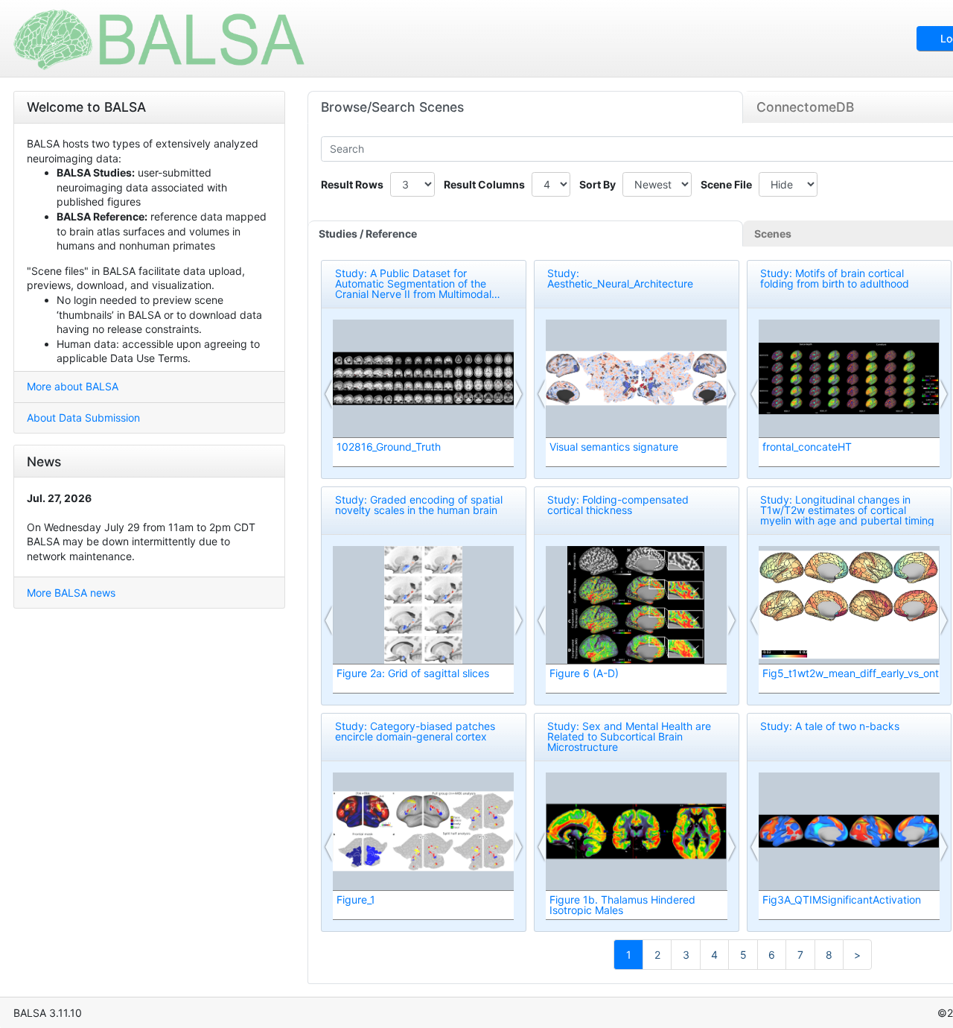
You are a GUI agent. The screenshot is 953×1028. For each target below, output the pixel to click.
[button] (329, 394)
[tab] (525, 233)
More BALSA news (71, 592)
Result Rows (352, 184)
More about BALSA (72, 386)
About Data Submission (83, 417)
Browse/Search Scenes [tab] (392, 107)
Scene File (726, 184)
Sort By (597, 184)
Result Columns (484, 184)
